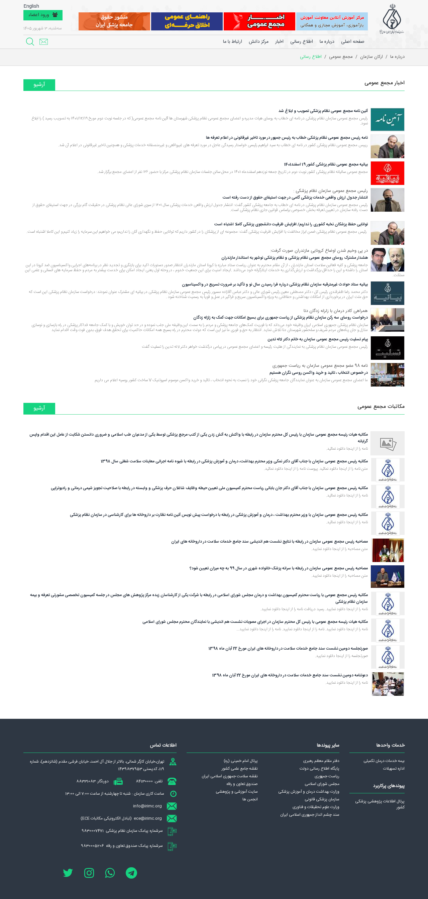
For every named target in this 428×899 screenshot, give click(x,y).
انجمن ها (250, 799)
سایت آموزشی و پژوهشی (237, 791)
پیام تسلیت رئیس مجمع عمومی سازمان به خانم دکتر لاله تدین (318, 339)
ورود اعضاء (38, 15)
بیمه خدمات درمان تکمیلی (384, 761)
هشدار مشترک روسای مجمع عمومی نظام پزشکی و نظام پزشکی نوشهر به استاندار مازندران (294, 257)
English (31, 6)
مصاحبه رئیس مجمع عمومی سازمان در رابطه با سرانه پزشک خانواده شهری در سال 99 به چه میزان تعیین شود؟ (279, 568)
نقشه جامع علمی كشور (240, 768)
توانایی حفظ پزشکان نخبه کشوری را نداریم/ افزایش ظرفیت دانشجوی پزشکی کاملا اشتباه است (291, 224)
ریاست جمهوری (327, 776)
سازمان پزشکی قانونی (322, 799)
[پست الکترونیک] (43, 41)
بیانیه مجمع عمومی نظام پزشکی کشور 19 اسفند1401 (326, 164)
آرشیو (39, 84)
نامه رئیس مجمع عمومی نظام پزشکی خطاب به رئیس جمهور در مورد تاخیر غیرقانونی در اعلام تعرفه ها (287, 137)
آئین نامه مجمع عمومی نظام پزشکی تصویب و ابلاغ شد (323, 111)
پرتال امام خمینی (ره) (241, 761)
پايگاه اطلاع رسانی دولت (319, 768)
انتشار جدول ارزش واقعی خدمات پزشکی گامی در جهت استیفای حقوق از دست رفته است (295, 197)
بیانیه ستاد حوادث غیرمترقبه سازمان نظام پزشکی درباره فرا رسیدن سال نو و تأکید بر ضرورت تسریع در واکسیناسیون (275, 284)
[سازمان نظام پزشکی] (392, 19)
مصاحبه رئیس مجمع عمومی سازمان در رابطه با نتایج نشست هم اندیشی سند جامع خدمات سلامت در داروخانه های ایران (269, 541)
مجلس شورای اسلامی (322, 784)
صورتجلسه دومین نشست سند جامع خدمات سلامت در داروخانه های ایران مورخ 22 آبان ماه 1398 (288, 648)
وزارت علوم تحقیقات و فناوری (316, 807)
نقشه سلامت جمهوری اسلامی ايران (230, 776)
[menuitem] (327, 41)
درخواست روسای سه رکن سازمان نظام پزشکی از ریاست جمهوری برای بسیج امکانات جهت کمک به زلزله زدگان (280, 317)
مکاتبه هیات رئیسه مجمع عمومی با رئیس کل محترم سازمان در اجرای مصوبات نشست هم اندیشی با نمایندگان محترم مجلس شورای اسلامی (255, 622)
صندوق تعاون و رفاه (242, 784)
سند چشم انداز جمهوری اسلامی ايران (309, 814)
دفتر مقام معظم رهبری (321, 761)
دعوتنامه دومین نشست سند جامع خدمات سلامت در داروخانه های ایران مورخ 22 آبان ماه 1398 (290, 675)
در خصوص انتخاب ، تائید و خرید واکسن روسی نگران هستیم (319, 372)
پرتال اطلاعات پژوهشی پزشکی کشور (380, 804)
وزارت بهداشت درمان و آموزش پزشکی (308, 791)
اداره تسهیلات (394, 768)
